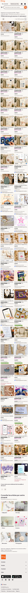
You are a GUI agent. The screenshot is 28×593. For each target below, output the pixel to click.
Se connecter (5, 3)
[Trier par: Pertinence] (25, 19)
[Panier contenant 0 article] (25, 4)
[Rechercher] (25, 7)
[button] (3, 584)
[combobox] (13, 7)
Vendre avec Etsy (15, 3)
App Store (6, 576)
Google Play (17, 576)
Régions (18, 591)
